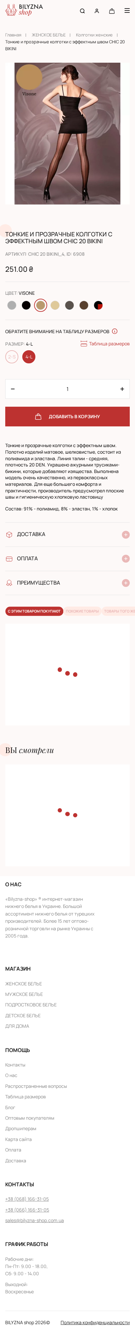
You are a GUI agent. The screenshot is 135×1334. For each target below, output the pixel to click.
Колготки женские (94, 35)
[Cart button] (112, 11)
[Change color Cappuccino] (83, 305)
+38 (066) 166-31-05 (27, 1210)
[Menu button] (127, 10)
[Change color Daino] (55, 305)
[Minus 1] (122, 389)
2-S (12, 357)
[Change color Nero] (26, 305)
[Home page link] (24, 10)
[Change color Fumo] (11, 305)
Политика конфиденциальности (95, 1322)
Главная (13, 35)
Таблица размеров (109, 343)
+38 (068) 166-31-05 (27, 1199)
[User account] (97, 11)
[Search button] (82, 11)
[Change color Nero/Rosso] (98, 305)
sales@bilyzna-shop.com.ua (34, 1220)
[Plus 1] (12, 389)
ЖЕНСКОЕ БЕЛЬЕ (49, 35)
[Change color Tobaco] (69, 305)
